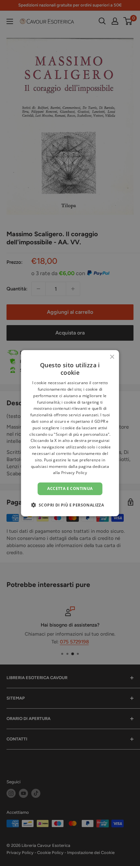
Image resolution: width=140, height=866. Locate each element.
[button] (70, 505)
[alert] (70, 433)
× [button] (111, 356)
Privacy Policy (74, 472)
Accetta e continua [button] (69, 488)
